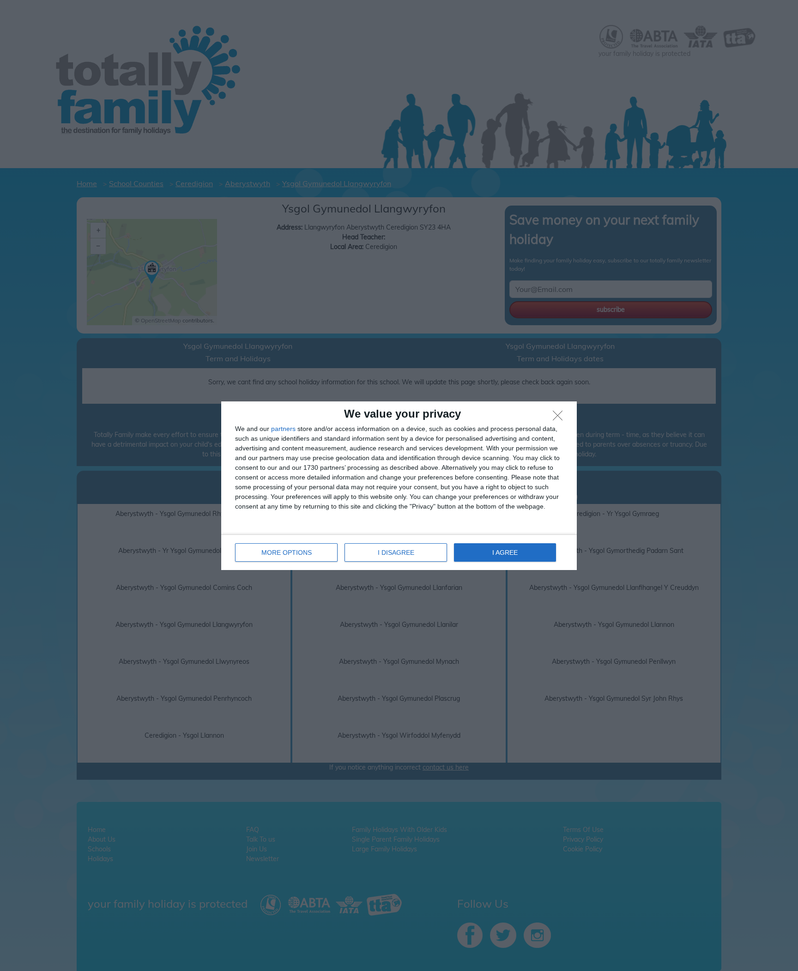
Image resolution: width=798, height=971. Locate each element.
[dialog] (399, 485)
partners (283, 428)
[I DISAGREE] (560, 418)
